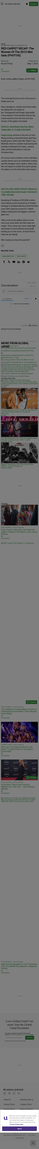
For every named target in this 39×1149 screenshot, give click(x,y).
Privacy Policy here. (17, 1124)
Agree (19, 1128)
